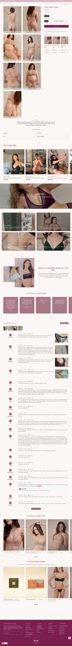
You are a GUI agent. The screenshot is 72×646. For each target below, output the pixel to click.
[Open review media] (5, 328)
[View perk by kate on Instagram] (35, 641)
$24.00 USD (17, 599)
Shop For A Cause (51, 632)
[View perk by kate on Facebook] (37, 641)
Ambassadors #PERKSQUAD (39, 626)
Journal (38, 630)
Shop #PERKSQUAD (40, 628)
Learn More (5, 179)
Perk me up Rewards (29, 629)
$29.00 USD (40, 599)
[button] (62, 4)
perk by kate (37, 643)
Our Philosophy (28, 627)
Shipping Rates (62, 628)
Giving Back (50, 623)
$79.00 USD (60, 599)
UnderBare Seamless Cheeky (8, 599)
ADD (48, 55)
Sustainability (50, 628)
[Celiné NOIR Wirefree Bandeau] (64, 40)
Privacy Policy (62, 632)
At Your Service (62, 623)
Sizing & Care (62, 630)
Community (39, 623)
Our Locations (28, 635)
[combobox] (4, 643)
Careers (27, 630)
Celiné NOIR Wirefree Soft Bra (30, 551)
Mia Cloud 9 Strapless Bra (52, 599)
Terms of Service (62, 633)
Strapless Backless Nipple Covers (30, 599)
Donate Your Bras (51, 630)
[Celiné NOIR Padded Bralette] (48, 40)
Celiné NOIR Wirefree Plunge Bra (8, 551)
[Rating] (16, 323)
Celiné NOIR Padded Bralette (52, 551)
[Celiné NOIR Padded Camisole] (56, 40)
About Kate (27, 625)
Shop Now (36, 556)
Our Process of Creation (30, 632)
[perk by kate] (8, 4)
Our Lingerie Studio (29, 634)
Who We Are (28, 623)
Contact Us (39, 632)
